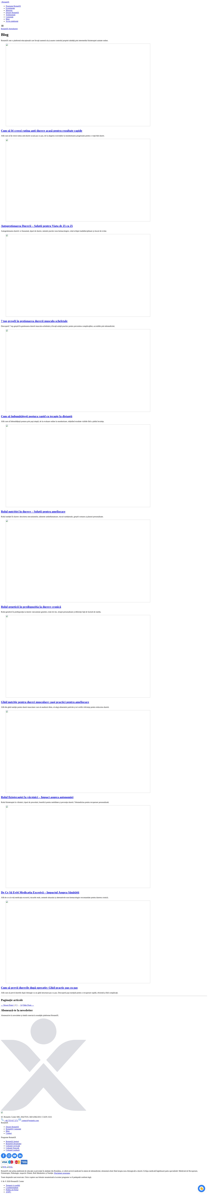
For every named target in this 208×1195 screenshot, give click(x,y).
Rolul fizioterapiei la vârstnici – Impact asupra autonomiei (37, 797)
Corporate (9, 17)
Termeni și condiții (13, 1185)
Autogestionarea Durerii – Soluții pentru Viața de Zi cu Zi (37, 225)
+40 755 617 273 (11, 1120)
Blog (8, 19)
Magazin (9, 10)
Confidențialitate (12, 1188)
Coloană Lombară (13, 1150)
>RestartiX (5, 2)
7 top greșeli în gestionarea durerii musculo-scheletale (34, 321)
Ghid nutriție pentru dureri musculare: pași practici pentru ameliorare (45, 702)
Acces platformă (12, 21)
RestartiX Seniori (12, 1141)
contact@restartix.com (30, 1120)
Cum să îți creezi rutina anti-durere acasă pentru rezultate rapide (41, 130)
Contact (9, 1133)
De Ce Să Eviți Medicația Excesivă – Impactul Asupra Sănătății (40, 892)
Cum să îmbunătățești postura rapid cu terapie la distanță (36, 416)
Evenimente (10, 8)
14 (21, 1005)
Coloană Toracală (12, 1148)
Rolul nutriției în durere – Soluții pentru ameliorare (33, 511)
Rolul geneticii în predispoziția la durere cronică (31, 606)
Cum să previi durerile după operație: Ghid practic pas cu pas (39, 987)
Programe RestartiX (13, 6)
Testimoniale (10, 15)
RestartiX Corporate (13, 1129)
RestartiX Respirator (13, 1144)
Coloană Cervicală (13, 1146)
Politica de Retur (12, 1190)
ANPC (8, 1192)
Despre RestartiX (12, 13)
